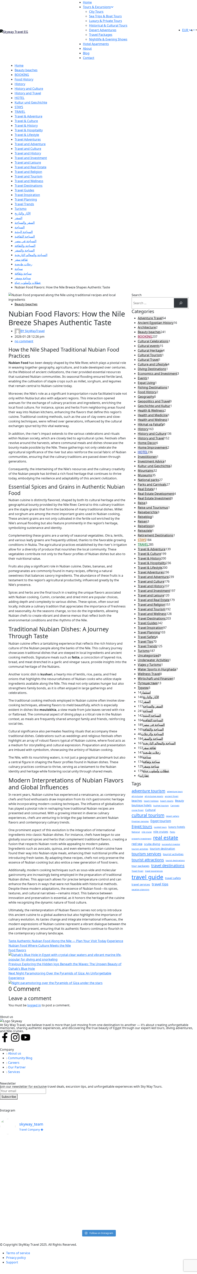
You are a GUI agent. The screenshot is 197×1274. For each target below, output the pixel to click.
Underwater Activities (153, 660)
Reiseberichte (148, 512)
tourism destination (162, 848)
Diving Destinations (152, 369)
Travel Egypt (137, 871)
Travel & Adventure (28, 116)
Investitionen (147, 457)
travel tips (160, 884)
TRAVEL (20, 112)
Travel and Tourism (28, 176)
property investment (141, 838)
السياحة (20, 227)
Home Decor (147, 443)
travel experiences (154, 871)
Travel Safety (147, 637)
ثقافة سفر (21, 259)
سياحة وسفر (23, 278)
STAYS (19, 107)
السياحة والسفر (25, 250)
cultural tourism (148, 815)
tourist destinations (175, 860)
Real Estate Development (156, 494)
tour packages (140, 866)
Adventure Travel (150, 318)
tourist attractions (148, 859)
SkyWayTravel (32, 331)
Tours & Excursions (97, 7)
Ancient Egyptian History (156, 323)
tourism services (146, 853)
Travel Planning (26, 199)
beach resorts (166, 801)
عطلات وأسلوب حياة (28, 283)
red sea (137, 844)
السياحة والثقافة (25, 246)
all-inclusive (137, 796)
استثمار (146, 692)
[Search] (181, 303)
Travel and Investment (31, 158)
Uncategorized (148, 655)
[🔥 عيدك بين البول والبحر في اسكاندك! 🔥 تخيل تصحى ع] (123, 1183)
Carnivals (174, 805)
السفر (18, 218)
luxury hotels (176, 827)
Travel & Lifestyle (27, 135)
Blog (86, 53)
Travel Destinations (29, 185)
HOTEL (19, 98)
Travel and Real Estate (30, 167)
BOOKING (22, 75)
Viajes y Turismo (149, 665)
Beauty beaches (26, 70)
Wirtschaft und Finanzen (155, 678)
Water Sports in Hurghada (157, 669)
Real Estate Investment (154, 498)
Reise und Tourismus (153, 507)
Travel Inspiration (27, 195)
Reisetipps (145, 526)
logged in (34, 1005)
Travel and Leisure (28, 162)
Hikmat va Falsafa (150, 424)
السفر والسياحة (25, 222)
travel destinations (167, 865)
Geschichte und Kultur (154, 406)
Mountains (146, 470)
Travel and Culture (28, 149)
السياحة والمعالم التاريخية (31, 255)
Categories (143, 311)
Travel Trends (24, 204)
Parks (172, 832)
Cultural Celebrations (153, 341)
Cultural (150, 810)
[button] (196, 30)
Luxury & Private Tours (105, 21)
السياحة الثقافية (25, 236)
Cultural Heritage (150, 350)
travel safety (173, 878)
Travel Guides (24, 190)
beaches (137, 800)
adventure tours (175, 791)
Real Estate (146, 489)
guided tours (160, 827)
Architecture (147, 327)
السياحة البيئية (24, 232)
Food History (24, 79)
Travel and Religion (28, 172)
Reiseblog (145, 517)
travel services (141, 884)
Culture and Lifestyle (153, 364)
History (20, 84)
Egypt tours (142, 826)
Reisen (142, 521)
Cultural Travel (148, 360)
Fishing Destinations (152, 387)
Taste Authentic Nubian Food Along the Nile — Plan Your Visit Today (57, 941)
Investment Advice (151, 461)
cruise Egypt (138, 810)
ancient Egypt (171, 796)
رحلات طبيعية (23, 264)
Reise (141, 503)
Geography (146, 397)
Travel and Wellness (29, 181)
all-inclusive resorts (154, 796)
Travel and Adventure (30, 144)
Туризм (143, 688)
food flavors (17, 950)
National (136, 832)
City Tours (96, 11)
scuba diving (152, 844)
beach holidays (151, 801)
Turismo (21, 209)
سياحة (19, 269)
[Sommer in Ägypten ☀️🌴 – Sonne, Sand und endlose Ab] (24, 1157)
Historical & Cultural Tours (108, 25)
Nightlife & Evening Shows (108, 39)
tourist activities (173, 854)
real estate (165, 837)
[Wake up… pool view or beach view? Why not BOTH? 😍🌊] (74, 1178)
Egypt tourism (160, 821)
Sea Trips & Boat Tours (105, 16)
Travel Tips (145, 641)
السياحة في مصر (25, 241)
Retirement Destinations (155, 535)
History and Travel (28, 93)
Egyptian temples (140, 821)
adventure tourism (148, 790)
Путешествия (148, 683)
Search (137, 295)
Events (142, 378)
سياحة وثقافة (23, 273)
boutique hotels (142, 805)
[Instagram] (15, 1037)
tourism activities (140, 849)
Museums (145, 475)
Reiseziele (145, 531)
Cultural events (149, 346)
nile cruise (147, 832)
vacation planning (140, 889)
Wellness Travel (149, 674)
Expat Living (146, 383)
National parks (148, 480)
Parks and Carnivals (152, 484)
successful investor (171, 844)
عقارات (144, 775)
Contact (88, 58)
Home (87, 2)
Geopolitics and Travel (154, 401)
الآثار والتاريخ (23, 213)
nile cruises (160, 831)
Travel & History (26, 125)
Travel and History (28, 153)
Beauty (179, 800)
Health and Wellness (152, 420)
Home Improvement (152, 447)
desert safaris (172, 816)
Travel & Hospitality (29, 130)
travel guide (147, 877)
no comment (24, 341)
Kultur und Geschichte (31, 102)
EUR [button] (185, 30)
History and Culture (29, 88)
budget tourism (161, 805)
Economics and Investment (157, 373)
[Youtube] (25, 1037)
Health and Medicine (153, 415)
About (87, 48)
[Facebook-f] (5, 1037)
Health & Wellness (151, 410)
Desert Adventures (102, 30)
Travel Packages (100, 35)
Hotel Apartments (96, 44)
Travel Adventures (28, 139)
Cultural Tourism (150, 355)
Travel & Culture (26, 121)
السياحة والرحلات (152, 734)
